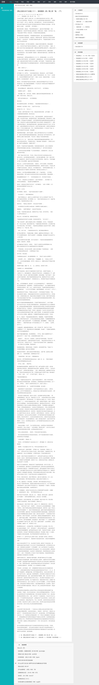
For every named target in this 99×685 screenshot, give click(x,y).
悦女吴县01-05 (79, 46)
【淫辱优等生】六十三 (23, 678)
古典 (33, 1)
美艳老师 (77, 32)
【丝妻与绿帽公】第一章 (81, 19)
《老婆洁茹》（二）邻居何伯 (82, 27)
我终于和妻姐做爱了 (80, 37)
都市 (66, 1)
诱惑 (39, 1)
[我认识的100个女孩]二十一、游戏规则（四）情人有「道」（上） (40, 635)
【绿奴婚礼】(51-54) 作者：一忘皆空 (84, 66)
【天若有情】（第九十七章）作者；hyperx (28, 657)
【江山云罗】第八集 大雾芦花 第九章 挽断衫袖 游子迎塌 (32, 663)
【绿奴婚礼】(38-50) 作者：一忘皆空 (84, 69)
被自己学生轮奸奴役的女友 (81, 16)
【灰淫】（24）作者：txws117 (25, 675)
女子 (44, 1)
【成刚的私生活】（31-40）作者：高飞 (27, 672)
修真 (55, 1)
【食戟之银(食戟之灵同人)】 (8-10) (84, 79)
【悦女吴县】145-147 (23, 666)
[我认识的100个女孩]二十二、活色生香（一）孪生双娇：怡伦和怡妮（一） (42, 637)
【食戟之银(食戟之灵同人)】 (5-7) (83, 77)
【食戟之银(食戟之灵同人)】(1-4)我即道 (85, 74)
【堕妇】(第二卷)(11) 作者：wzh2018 (27, 654)
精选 (11, 1)
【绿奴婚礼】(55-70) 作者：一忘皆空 (84, 71)
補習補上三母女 (79, 34)
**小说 (16, 1)
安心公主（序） (21, 648)
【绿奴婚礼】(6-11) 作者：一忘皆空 (84, 58)
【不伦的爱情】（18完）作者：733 (26, 669)
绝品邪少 (40, 14)
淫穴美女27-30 (79, 24)
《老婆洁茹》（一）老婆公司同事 (83, 21)
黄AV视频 (72, 1)
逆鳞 (3, 2)
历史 (49, 1)
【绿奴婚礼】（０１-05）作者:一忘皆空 (85, 55)
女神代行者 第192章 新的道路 (25, 660)
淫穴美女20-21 (79, 13)
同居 (28, 1)
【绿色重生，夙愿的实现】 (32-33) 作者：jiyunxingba (31, 651)
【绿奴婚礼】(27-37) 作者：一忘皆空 (84, 63)
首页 (27, 5)
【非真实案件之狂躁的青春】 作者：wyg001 (28, 681)
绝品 (22, 1)
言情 (60, 1)
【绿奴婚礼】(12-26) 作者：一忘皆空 (84, 61)
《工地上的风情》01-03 (81, 29)
